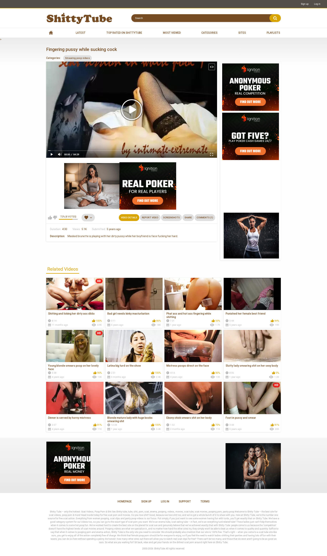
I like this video (50, 217)
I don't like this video (55, 217)
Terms (204, 501)
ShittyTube (159, 548)
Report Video (150, 217)
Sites (242, 32)
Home (51, 33)
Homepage (125, 501)
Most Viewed (172, 32)
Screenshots (171, 217)
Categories (209, 32)
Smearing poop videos (77, 58)
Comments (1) (205, 217)
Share (188, 217)
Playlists (273, 32)
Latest (81, 32)
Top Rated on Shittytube (124, 32)
